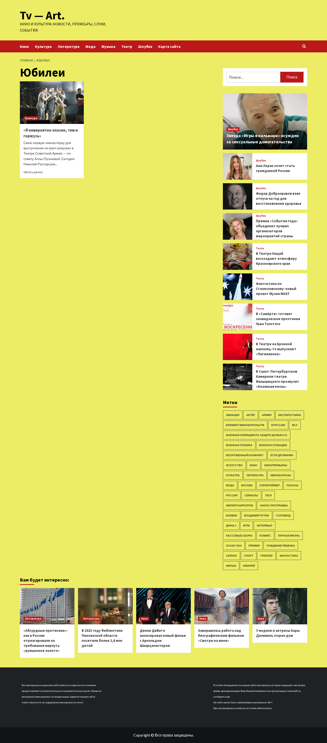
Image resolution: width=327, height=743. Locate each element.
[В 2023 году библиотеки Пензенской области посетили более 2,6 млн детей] (105, 606)
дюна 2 (231, 525)
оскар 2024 (234, 545)
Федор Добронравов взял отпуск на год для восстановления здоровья (278, 198)
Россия (231, 495)
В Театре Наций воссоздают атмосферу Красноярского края (276, 258)
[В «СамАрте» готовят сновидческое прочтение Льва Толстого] (237, 317)
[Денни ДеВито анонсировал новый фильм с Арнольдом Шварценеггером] (163, 606)
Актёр (250, 414)
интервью (264, 525)
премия (254, 545)
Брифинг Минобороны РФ (245, 425)
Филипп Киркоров (239, 505)
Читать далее (33, 172)
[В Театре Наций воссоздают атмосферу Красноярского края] (237, 256)
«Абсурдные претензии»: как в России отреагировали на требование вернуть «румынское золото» (45, 640)
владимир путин (256, 515)
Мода (90, 46)
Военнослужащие (273, 445)
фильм (231, 565)
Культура (43, 46)
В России (278, 425)
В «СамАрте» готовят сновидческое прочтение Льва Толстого (278, 318)
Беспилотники (289, 414)
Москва (247, 485)
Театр (126, 46)
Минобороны (281, 475)
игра (246, 525)
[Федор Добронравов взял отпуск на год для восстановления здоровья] (237, 196)
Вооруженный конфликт (245, 455)
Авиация (232, 414)
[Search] (304, 46)
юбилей (249, 565)
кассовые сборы (239, 535)
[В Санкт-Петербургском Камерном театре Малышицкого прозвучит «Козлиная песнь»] (237, 377)
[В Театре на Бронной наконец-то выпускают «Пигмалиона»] (237, 347)
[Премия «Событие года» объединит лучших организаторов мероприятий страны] (237, 226)
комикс (265, 535)
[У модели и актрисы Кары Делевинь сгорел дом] (280, 606)
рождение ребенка (281, 545)
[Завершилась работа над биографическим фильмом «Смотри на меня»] (221, 606)
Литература (68, 46)
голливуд (283, 515)
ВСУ (295, 425)
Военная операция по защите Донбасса (256, 435)
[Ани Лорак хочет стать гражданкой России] (237, 166)
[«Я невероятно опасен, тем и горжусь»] (52, 102)
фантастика (289, 555)
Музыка (108, 46)
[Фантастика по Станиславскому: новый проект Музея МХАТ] (237, 286)
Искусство (234, 465)
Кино (24, 46)
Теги (268, 495)
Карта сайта (169, 46)
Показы (293, 485)
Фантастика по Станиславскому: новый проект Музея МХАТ (276, 288)
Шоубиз (145, 46)
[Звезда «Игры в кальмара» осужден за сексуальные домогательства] (265, 121)
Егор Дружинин (282, 455)
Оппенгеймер (269, 485)
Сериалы (251, 495)
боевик (231, 515)
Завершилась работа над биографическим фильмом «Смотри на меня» (221, 635)
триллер (266, 555)
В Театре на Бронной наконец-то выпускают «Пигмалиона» (276, 349)
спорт (248, 555)
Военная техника (239, 445)
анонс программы (274, 505)
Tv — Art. (42, 15)
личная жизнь (289, 535)
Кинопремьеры (275, 465)
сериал (231, 555)
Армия (266, 414)
